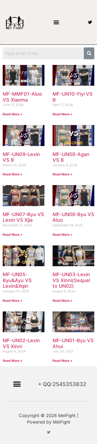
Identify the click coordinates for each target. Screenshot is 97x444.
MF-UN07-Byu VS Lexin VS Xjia (23, 217)
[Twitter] (90, 22)
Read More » (13, 114)
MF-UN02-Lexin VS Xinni (21, 343)
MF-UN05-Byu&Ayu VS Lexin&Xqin (17, 280)
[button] (56, 22)
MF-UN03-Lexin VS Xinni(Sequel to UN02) (71, 280)
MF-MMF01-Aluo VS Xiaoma (22, 97)
